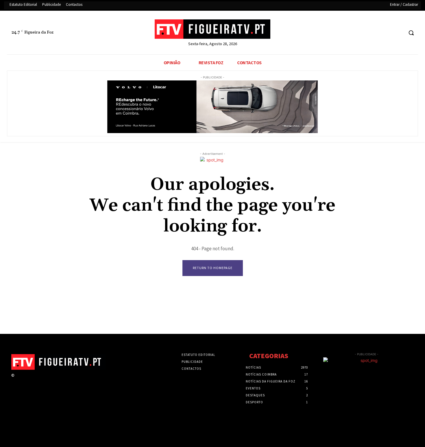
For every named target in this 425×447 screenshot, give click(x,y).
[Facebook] (377, 33)
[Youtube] (399, 33)
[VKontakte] (48, 380)
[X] (388, 33)
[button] (411, 33)
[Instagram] (28, 380)
